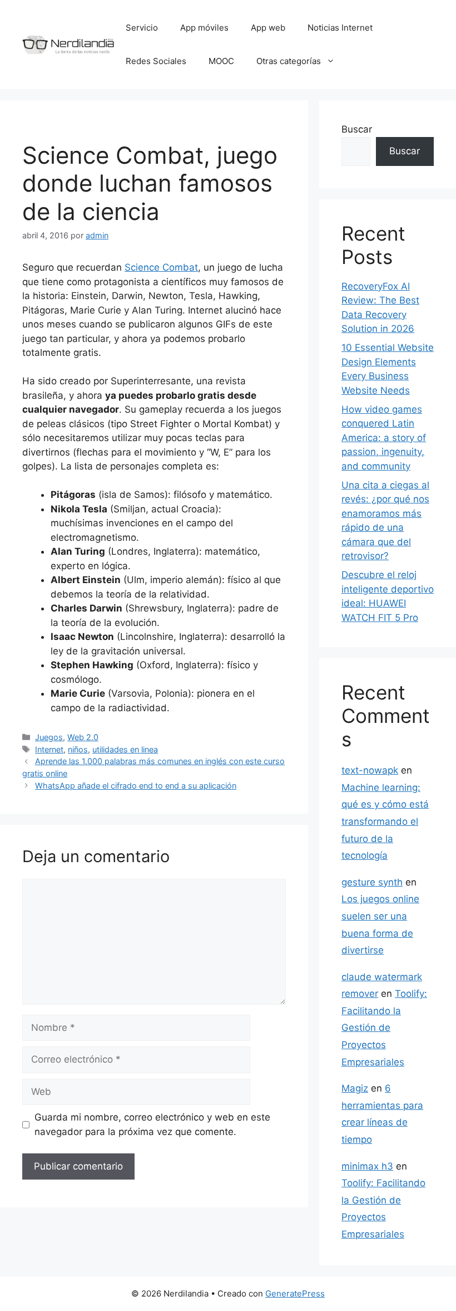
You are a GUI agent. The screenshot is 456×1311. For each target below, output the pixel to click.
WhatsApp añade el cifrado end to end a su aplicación (135, 785)
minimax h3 (367, 1166)
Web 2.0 (82, 737)
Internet (49, 749)
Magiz (354, 1088)
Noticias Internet (340, 27)
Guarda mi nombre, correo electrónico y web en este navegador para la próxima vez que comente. (152, 1124)
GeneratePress (295, 1293)
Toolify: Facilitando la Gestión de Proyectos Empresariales (384, 1027)
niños (78, 749)
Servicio (142, 27)
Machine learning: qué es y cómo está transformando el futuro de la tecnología (385, 821)
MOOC (221, 61)
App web (268, 27)
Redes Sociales (156, 61)
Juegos (49, 737)
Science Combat (161, 267)
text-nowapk (369, 770)
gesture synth (372, 882)
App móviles (204, 27)
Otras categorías (288, 61)
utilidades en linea (125, 749)
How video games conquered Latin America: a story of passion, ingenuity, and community (383, 438)
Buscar (356, 129)
